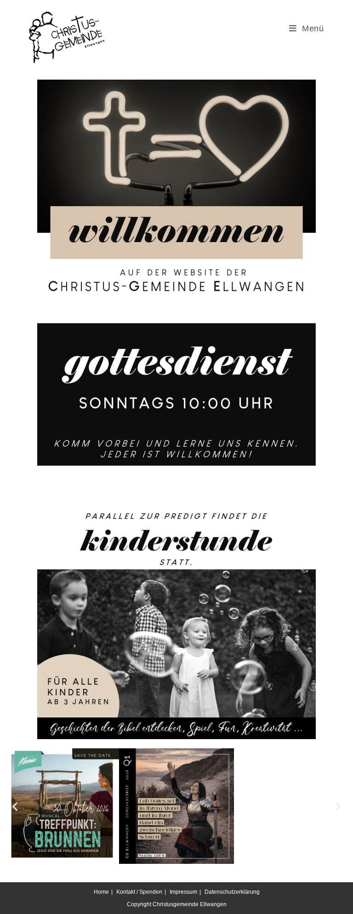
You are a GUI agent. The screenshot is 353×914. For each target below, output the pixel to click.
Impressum (183, 892)
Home (101, 892)
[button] (15, 806)
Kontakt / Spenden (139, 892)
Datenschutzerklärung (232, 892)
